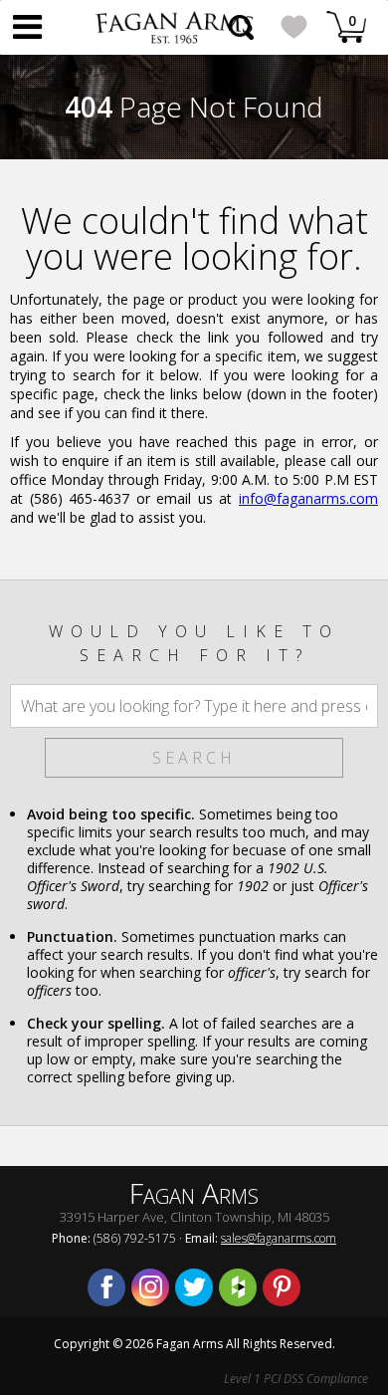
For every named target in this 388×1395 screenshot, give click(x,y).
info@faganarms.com (308, 498)
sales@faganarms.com (278, 1238)
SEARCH (194, 758)
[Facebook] (106, 1287)
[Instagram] (150, 1287)
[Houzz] (238, 1287)
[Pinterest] (281, 1287)
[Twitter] (194, 1287)
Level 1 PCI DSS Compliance (296, 1378)
